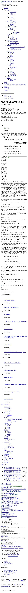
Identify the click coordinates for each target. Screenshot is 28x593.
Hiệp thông (12, 18)
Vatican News (7, 574)
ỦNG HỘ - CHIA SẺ (6, 483)
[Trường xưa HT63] (6, 514)
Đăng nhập (10, 543)
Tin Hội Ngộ (13, 22)
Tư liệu (11, 29)
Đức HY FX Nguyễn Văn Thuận (17, 47)
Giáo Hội (9, 51)
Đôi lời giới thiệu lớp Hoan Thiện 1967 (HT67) (15, 321)
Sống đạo (12, 48)
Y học (11, 68)
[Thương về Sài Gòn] (6, 487)
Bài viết (11, 28)
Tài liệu (11, 56)
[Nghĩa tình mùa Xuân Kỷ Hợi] (8, 497)
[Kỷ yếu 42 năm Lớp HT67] (7, 513)
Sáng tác (12, 25)
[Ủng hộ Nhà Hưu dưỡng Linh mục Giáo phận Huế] (13, 489)
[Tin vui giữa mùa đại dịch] (7, 493)
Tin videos (12, 14)
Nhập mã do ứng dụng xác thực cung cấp (10, 533)
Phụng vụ (9, 40)
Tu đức (11, 55)
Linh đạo (9, 45)
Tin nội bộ (9, 408)
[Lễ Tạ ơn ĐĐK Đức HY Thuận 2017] (10, 501)
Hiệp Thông (9, 35)
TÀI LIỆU (3, 464)
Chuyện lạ (12, 80)
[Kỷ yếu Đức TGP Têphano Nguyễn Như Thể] (12, 510)
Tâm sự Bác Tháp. (8, 377)
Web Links (6, 462)
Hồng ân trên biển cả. (9, 300)
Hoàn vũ (12, 52)
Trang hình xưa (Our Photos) (10, 570)
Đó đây (8, 76)
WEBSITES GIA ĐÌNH (6, 506)
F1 (7, 16)
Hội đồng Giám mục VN (9, 572)
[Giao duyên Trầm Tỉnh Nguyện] (9, 516)
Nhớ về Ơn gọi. (7, 344)
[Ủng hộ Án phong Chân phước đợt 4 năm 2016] (12, 502)
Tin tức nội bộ (7, 407)
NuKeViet (11, 580)
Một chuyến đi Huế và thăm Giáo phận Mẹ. (15, 352)
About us (6, 90)
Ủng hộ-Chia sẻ (7, 456)
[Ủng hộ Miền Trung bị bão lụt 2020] (10, 490)
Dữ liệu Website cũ (8, 458)
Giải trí (8, 78)
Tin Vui (11, 36)
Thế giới (9, 57)
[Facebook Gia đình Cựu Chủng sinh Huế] (11, 546)
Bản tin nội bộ (13, 12)
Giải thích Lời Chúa (14, 43)
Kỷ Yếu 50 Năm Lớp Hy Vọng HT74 (13, 478)
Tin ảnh (11, 13)
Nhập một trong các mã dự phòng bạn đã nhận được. (13, 538)
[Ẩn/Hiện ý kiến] (1, 287)
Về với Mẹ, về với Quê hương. (11, 307)
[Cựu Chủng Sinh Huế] (6, 1)
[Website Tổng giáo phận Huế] (8, 509)
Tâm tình (12, 24)
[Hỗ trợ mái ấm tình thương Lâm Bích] (10, 498)
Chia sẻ (11, 20)
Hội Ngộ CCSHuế (11, 21)
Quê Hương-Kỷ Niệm (12, 26)
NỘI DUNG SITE (5, 404)
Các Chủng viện (16, 32)
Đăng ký (3, 545)
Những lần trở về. (8, 399)
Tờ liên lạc (6, 83)
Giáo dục (12, 60)
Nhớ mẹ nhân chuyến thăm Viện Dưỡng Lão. (15, 384)
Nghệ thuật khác (13, 75)
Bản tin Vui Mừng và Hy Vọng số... (12, 467)
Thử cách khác (4, 536)
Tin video (9, 411)
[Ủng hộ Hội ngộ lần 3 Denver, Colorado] (11, 499)
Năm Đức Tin (7, 562)
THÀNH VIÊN (4, 526)
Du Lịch (12, 63)
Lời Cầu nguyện (13, 39)
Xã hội (11, 59)
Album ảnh (6, 88)
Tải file (5, 82)
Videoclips (6, 87)
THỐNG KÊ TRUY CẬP (7, 517)
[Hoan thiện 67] (5, 512)
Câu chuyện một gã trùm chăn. (11, 391)
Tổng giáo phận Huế (8, 571)
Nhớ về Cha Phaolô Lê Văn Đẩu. (12, 363)
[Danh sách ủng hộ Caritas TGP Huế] (10, 504)
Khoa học (12, 61)
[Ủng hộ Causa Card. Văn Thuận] (9, 505)
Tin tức (8, 10)
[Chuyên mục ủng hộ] (6, 484)
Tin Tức (5, 9)
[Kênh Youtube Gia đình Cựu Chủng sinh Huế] (12, 548)
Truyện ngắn (13, 74)
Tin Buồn (12, 37)
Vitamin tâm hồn (13, 67)
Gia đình (9, 64)
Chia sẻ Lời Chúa (14, 41)
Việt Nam (12, 53)
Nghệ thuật (9, 70)
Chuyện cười (13, 79)
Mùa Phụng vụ (13, 44)
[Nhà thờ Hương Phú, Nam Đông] (9, 495)
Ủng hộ (5, 86)
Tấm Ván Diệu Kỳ (8, 329)
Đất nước (15, 33)
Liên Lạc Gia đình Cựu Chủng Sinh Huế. (16, 84)
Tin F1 (11, 17)
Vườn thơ (12, 71)
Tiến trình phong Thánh (15, 49)
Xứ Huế (14, 30)
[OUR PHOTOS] (5, 508)
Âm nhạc (12, 72)
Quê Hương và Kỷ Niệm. (10, 370)
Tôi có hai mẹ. (7, 314)
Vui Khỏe (9, 65)
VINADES (22, 580)
